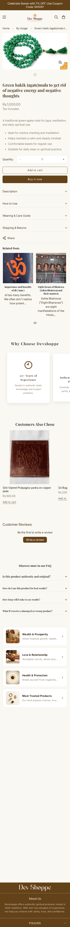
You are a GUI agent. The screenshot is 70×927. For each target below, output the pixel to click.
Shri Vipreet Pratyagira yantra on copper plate (27, 489)
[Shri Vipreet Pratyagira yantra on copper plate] (29, 457)
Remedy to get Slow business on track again (28, 288)
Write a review (35, 539)
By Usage (22, 28)
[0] (63, 17)
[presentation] (34, 322)
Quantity (8, 159)
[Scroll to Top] (63, 908)
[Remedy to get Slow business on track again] (28, 268)
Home (6, 28)
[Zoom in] (60, 62)
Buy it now (35, 179)
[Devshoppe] (35, 17)
